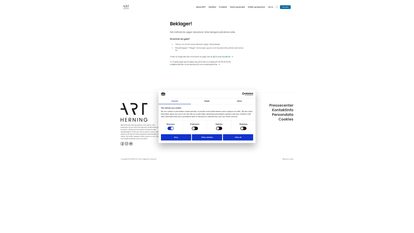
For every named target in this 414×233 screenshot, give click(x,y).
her (216, 64)
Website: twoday (287, 159)
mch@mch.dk (175, 64)
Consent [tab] (174, 101)
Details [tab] (207, 101)
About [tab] (239, 101)
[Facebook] (122, 145)
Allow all (238, 137)
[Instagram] (126, 145)
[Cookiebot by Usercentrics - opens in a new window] (243, 94)
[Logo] (132, 7)
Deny (176, 137)
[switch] (195, 128)
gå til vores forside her (222, 57)
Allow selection (207, 137)
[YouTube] (131, 145)
